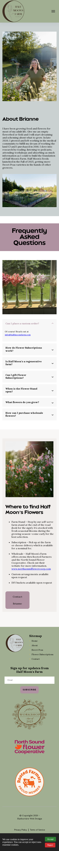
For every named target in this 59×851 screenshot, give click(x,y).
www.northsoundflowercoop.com (31, 568)
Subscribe (29, 690)
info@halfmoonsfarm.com (18, 334)
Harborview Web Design (29, 818)
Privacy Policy (20, 830)
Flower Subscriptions (42, 654)
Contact (36, 659)
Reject (50, 845)
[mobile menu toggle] (53, 11)
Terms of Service (37, 830)
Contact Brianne (17, 600)
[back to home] (13, 11)
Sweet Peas (37, 650)
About (35, 645)
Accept (50, 839)
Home (35, 641)
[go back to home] (15, 643)
